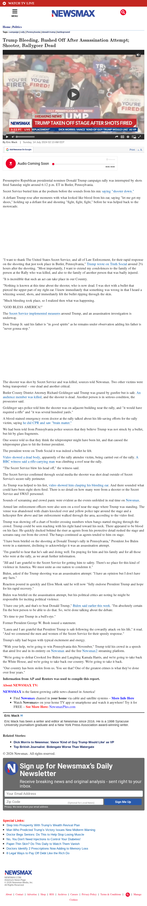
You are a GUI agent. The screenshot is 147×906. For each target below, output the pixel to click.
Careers (74, 894)
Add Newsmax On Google (20, 150)
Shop (43, 894)
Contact (19, 894)
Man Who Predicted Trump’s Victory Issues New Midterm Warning (50, 830)
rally (22, 32)
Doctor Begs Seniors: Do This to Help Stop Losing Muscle (45, 834)
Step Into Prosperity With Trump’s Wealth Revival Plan (43, 825)
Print (132, 149)
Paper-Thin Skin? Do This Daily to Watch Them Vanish (43, 844)
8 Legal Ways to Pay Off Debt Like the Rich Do (37, 853)
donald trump (48, 32)
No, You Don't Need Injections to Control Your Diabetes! (43, 839)
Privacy (8, 807)
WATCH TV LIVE (21, 3)
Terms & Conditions (110, 894)
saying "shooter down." (118, 191)
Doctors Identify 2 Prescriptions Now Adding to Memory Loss (47, 848)
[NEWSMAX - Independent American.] (73, 13)
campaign (14, 32)
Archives (62, 894)
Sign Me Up (123, 802)
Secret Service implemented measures (34, 313)
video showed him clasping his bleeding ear (78, 485)
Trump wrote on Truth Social (107, 264)
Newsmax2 (90, 650)
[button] (123, 12)
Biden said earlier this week (91, 605)
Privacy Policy (89, 894)
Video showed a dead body (21, 457)
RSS (51, 894)
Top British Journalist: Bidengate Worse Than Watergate (54, 747)
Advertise (32, 894)
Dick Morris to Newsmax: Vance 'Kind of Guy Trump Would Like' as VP (64, 742)
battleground (63, 32)
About (9, 894)
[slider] (73, 133)
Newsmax (132, 500)
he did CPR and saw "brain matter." (47, 422)
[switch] (13, 136)
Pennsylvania (33, 32)
